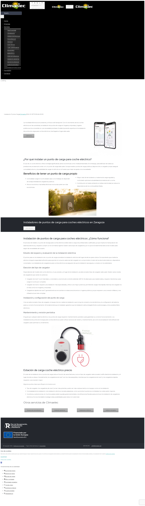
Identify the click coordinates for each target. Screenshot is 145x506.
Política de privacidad (18, 446)
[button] (1, 462)
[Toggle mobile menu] (1, 77)
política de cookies (110, 453)
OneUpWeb (42, 446)
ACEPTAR (4, 457)
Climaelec (23, 114)
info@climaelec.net (96, 445)
